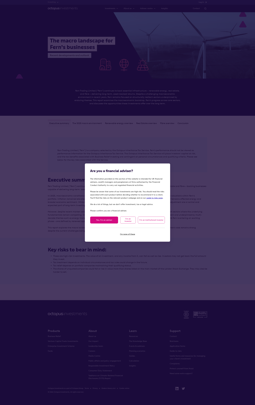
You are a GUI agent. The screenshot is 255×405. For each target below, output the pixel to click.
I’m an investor (128, 220)
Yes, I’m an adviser (104, 220)
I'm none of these (127, 234)
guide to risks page (154, 198)
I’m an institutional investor (151, 220)
